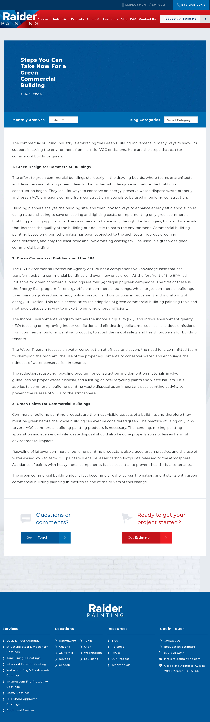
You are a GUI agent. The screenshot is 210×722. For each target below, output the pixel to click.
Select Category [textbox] (179, 120)
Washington (93, 652)
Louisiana (91, 658)
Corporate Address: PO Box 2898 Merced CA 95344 (184, 668)
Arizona (64, 646)
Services (44, 19)
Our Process (120, 658)
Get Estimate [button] (139, 537)
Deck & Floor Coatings (23, 640)
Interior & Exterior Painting (26, 664)
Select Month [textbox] (61, 120)
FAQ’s (115, 652)
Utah (87, 646)
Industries (61, 19)
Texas (88, 640)
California (66, 652)
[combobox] (63, 119)
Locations (110, 19)
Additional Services (20, 710)
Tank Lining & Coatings (23, 658)
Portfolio (118, 646)
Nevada (64, 658)
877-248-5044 (193, 5)
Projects (77, 19)
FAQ (133, 19)
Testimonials (121, 665)
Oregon (64, 665)
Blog (124, 19)
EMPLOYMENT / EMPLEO (145, 5)
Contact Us (147, 19)
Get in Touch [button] (37, 537)
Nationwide (67, 640)
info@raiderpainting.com (182, 658)
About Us (94, 19)
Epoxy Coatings (18, 693)
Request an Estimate (179, 646)
